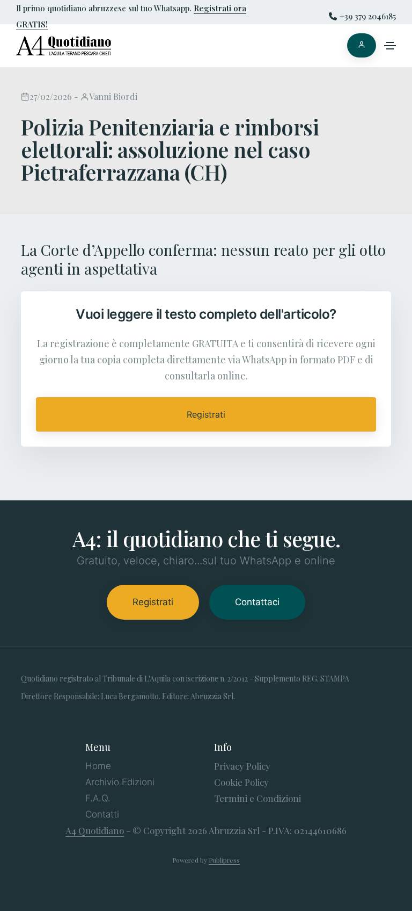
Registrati (206, 414)
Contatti (102, 814)
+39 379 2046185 (368, 16)
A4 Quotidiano (94, 830)
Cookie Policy (241, 782)
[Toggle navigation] (390, 45)
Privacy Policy (242, 766)
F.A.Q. (98, 798)
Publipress (224, 860)
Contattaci (257, 602)
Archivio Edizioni (119, 782)
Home (98, 766)
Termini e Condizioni (257, 798)
